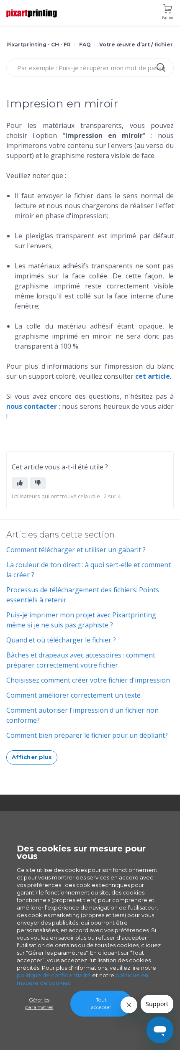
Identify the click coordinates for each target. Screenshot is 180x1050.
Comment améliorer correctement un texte (73, 695)
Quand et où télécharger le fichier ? (61, 640)
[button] (20, 483)
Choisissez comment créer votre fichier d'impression (88, 680)
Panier (168, 17)
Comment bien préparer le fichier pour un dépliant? (87, 735)
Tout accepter (101, 1003)
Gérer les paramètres (39, 1003)
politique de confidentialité (54, 975)
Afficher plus (32, 757)
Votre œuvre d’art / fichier (136, 44)
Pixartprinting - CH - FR (38, 44)
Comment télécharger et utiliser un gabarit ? (76, 549)
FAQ (85, 44)
